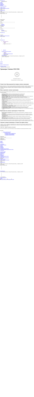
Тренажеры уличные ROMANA (9, 134)
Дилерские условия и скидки (4, 156)
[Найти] (2, 23)
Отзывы (1, 145)
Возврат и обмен (2, 152)
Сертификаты (2, 144)
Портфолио (2, 155)
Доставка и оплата (3, 151)
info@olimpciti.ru (2, 10)
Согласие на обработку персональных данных (6, 149)
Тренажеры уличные (7, 132)
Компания (1, 142)
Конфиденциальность (3, 177)
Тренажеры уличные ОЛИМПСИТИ (10, 133)
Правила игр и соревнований (4, 157)
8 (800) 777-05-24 (2, 7)
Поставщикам (2, 153)
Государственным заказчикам (4, 148)
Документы (2, 147)
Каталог (1, 141)
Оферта (1, 178)
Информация (2, 150)
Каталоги (1, 146)
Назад (5, 42)
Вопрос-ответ (2, 154)
